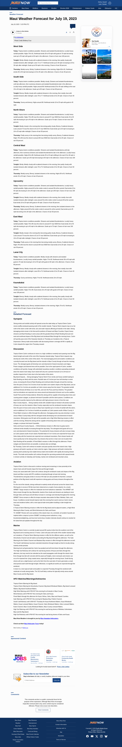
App (61, 732)
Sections (15, 8)
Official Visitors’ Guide (33, 737)
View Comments (43, 710)
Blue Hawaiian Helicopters (49, 618)
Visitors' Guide (89, 8)
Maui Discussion (18, 731)
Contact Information (61, 724)
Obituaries (108, 8)
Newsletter (61, 736)
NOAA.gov (25, 627)
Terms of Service (61, 739)
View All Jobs (19, 661)
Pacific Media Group (101, 728)
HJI (116, 8)
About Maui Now (61, 720)
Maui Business (32, 720)
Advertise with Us (61, 728)
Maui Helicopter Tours (31, 623)
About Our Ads (101, 732)
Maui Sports (32, 726)
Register (105, 4)
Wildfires (35, 8)
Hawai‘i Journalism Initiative (18, 740)
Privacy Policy (92, 732)
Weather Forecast (16, 14)
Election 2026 (64, 8)
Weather (54, 8)
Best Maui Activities (32, 728)
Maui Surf (18, 726)
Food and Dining (32, 731)
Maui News (25, 8)
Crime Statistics (18, 728)
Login (100, 4)
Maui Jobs (18, 737)
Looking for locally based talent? (52, 666)
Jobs (99, 8)
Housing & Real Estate (18, 734)
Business (45, 8)
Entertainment (77, 8)
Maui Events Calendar (32, 734)
